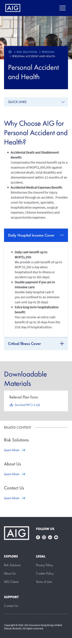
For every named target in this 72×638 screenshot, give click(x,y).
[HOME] (10, 52)
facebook (38, 537)
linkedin (50, 537)
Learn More (11, 450)
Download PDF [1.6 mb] (27, 405)
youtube (56, 537)
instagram (44, 537)
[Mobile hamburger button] (62, 8)
